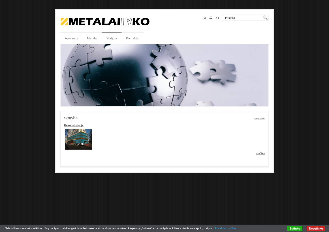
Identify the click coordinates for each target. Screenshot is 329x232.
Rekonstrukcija (73, 125)
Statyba (111, 38)
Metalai (92, 38)
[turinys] (211, 18)
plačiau (260, 153)
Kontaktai (132, 38)
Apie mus (71, 38)
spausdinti (259, 118)
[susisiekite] (217, 18)
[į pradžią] (205, 18)
